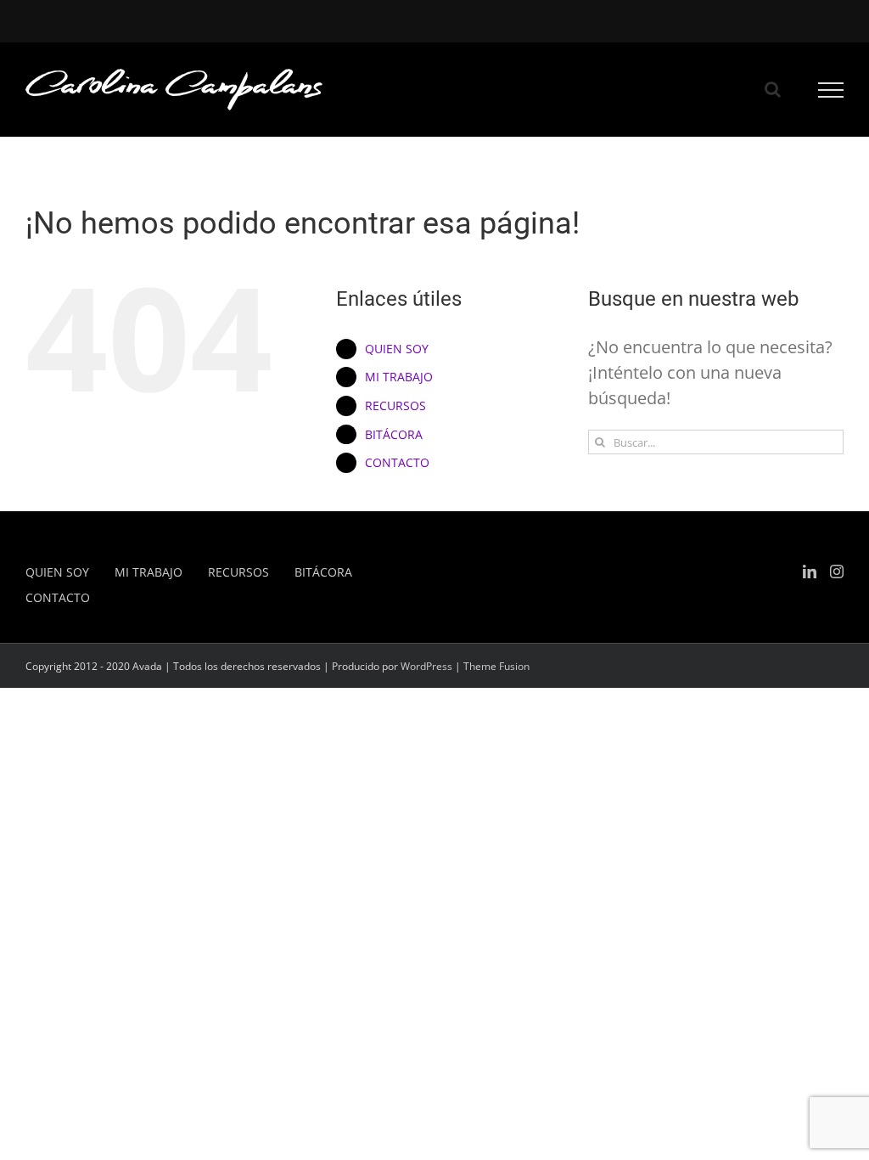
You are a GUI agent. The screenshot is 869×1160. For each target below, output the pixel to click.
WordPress (426, 666)
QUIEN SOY (397, 349)
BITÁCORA (394, 434)
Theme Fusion (496, 666)
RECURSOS (395, 405)
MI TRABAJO (399, 377)
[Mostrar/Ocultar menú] (831, 90)
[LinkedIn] (809, 571)
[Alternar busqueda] (773, 89)
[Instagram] (837, 571)
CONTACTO (397, 462)
